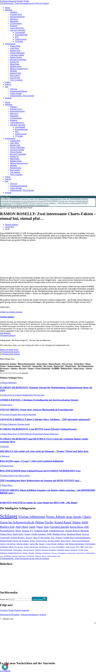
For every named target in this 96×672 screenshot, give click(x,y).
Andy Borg (14, 48)
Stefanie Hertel (6, 541)
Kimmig (25, 541)
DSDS (11, 547)
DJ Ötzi (80, 550)
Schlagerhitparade (6, 550)
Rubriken (8, 10)
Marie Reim (14, 64)
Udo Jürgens (15, 78)
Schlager (9, 516)
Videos (7, 82)
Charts (86, 517)
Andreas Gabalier (14, 366)
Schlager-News (16, 14)
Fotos (53, 547)
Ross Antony (15, 75)
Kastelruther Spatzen (8, 364)
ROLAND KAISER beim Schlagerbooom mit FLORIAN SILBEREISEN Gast (40, 470)
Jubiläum (60, 544)
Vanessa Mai (37, 366)
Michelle (13, 71)
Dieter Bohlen (90, 544)
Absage (44, 556)
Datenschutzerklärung (29, 615)
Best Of (36, 537)
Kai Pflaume (7, 556)
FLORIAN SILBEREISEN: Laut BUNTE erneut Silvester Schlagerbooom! (43, 204)
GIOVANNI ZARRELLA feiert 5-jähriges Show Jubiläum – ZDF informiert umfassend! (46, 203)
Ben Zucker (48, 366)
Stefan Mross (76, 526)
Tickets (32, 541)
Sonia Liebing (81, 553)
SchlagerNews (6, 571)
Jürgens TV (27, 530)
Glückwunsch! (21, 39)
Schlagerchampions (82, 538)
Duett (58, 556)
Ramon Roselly (54, 364)
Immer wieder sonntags (35, 534)
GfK (66, 544)
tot (49, 547)
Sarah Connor (79, 368)
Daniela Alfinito (90, 553)
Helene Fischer (16, 57)
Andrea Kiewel (72, 530)
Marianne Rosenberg (49, 550)
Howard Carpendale (18, 59)
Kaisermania (21, 556)
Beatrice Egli (15, 50)
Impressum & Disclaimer (10, 615)
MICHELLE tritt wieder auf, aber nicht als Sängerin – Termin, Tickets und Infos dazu (44, 451)
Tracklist (38, 550)
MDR (85, 522)
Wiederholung (46, 553)
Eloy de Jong (67, 364)
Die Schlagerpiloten (85, 366)
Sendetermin (3, 553)
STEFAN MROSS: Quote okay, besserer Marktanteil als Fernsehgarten (36, 409)
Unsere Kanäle (16, 93)
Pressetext (38, 556)
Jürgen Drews (41, 364)
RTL (77, 547)
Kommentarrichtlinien (18, 91)
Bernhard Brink (74, 534)
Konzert (59, 538)
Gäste (32, 526)
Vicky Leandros (16, 80)
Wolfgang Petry (51, 556)
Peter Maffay (60, 547)
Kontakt (8, 98)
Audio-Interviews (17, 28)
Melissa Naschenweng (19, 69)
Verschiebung (30, 556)
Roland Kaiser (15, 73)
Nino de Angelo (28, 550)
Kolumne (13, 26)
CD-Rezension (16, 23)
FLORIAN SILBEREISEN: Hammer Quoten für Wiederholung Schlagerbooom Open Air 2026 (37, 199)
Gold (86, 547)
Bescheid (24, 373)
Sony (90, 547)
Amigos (3, 544)
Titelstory (13, 12)
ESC (17, 37)
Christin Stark (68, 538)
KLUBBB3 (55, 368)
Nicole (86, 550)
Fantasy (31, 368)
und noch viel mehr (17, 30)
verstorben (38, 553)
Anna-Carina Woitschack (81, 541)
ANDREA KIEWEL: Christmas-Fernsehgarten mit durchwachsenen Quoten (39, 400)
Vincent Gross (72, 553)
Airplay (29, 537)
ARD (82, 547)
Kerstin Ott (14, 62)
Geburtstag (4, 547)
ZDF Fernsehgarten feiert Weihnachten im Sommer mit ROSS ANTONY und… (40, 480)
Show (18, 530)
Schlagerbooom (56, 530)
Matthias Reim (16, 66)
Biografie (31, 553)
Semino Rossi (41, 541)
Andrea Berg (15, 46)
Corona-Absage (51, 544)
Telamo (76, 522)
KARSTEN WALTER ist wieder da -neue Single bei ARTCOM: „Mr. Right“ (39, 502)
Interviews (14, 19)
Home (7, 8)
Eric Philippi (43, 547)
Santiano (14, 368)
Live (1, 556)
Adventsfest (73, 550)
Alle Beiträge (5, 333)
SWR (49, 534)
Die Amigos (4, 368)
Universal (14, 556)
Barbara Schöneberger (15, 553)
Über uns (13, 89)
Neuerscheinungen (17, 17)
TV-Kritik (19, 41)
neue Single (73, 517)
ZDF (86, 526)
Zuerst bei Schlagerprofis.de (17, 522)
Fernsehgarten (7, 530)
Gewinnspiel (20, 32)
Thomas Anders (54, 541)
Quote (39, 526)
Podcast (8, 84)
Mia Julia (22, 368)
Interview (54, 553)
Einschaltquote (62, 553)
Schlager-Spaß (41, 530)
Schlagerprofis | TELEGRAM (22, 96)
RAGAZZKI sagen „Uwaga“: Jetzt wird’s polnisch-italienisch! (32, 461)
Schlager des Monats (31, 547)
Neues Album (55, 517)
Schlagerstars (10, 44)
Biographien (5, 578)
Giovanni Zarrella (17, 55)
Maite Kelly (18, 534)
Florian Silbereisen (17, 53)
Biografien (14, 21)
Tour (46, 526)
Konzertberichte (21, 35)
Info (6, 87)
